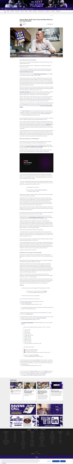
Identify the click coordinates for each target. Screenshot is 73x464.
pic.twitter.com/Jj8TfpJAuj (42, 189)
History (15, 440)
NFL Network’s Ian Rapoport (25, 91)
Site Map (6, 444)
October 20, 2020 (36, 114)
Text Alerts (42, 444)
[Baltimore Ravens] (36, 457)
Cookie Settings (49, 461)
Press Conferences (32, 441)
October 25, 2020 (43, 292)
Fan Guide (52, 440)
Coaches (15, 437)
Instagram (60, 440)
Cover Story (23, 437)
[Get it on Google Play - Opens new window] (39, 454)
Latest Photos (23, 434)
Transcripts (23, 447)
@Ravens (46, 371)
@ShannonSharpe (34, 371)
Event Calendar (68, 433)
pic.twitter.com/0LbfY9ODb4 (45, 113)
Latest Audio (32, 434)
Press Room (23, 448)
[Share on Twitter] (49, 24)
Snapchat (60, 441)
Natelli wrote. (48, 124)
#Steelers (45, 291)
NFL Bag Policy (52, 441)
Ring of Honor (14, 441)
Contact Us (6, 433)
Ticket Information (42, 433)
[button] (35, 401)
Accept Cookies (63, 461)
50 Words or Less (23, 444)
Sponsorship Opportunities (6, 441)
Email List (60, 434)
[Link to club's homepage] (2, 9)
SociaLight (23, 440)
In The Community (68, 434)
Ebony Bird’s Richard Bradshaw (27, 322)
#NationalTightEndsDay (31, 373)
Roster (15, 433)
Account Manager (42, 434)
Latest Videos (32, 433)
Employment (6, 434)
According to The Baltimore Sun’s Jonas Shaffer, (34, 146)
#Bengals (27, 110)
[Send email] (50, 24)
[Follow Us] (50, 421)
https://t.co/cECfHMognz (34, 355)
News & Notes (23, 441)
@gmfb (24, 110)
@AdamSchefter (30, 313)
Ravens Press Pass (32, 444)
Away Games (41, 441)
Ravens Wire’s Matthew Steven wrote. (26, 71)
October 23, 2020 (35, 191)
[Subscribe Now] (23, 409)
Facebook (60, 437)
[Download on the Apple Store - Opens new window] (33, 453)
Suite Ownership (42, 440)
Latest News (23, 433)
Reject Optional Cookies (56, 461)
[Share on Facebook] (47, 24)
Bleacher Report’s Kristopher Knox (40, 73)
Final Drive (32, 437)
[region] (36, 461)
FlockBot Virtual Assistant (6, 440)
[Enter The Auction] (23, 421)
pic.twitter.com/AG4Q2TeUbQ (25, 302)
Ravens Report (32, 440)
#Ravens (38, 360)
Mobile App (60, 433)
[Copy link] (52, 24)
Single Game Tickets (42, 437)
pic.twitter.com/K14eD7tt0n (41, 318)
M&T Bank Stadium (52, 434)
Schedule (52, 433)
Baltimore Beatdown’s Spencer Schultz (36, 217)
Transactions (14, 434)
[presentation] (62, 401)
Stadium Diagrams (52, 437)
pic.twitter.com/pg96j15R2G (41, 373)
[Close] (72, 461)
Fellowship (6, 437)
